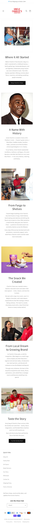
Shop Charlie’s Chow (17, 83)
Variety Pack (6, 460)
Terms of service (17, 521)
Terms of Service (7, 487)
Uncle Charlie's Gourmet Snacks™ (15, 519)
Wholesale (6, 475)
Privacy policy (9, 521)
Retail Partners (7, 468)
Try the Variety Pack (17, 441)
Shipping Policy (7, 483)
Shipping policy (25, 521)
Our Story (5, 472)
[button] (3, 11)
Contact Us (6, 479)
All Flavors (6, 464)
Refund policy (27, 519)
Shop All (5, 457)
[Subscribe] (25, 505)
